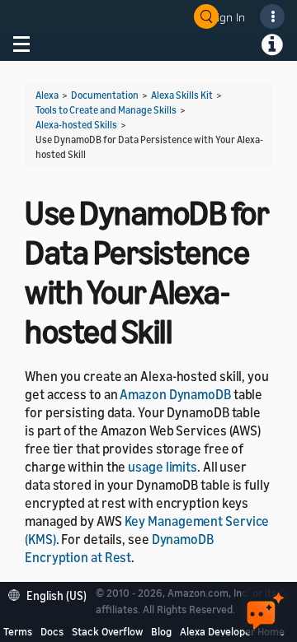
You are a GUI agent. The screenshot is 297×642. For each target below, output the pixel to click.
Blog (161, 631)
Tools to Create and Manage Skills (106, 110)
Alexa (47, 95)
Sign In (227, 17)
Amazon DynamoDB (175, 394)
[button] (51, 594)
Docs (52, 631)
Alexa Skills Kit (182, 95)
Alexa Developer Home (232, 631)
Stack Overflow (107, 631)
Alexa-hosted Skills (76, 125)
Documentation (105, 95)
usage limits (162, 466)
